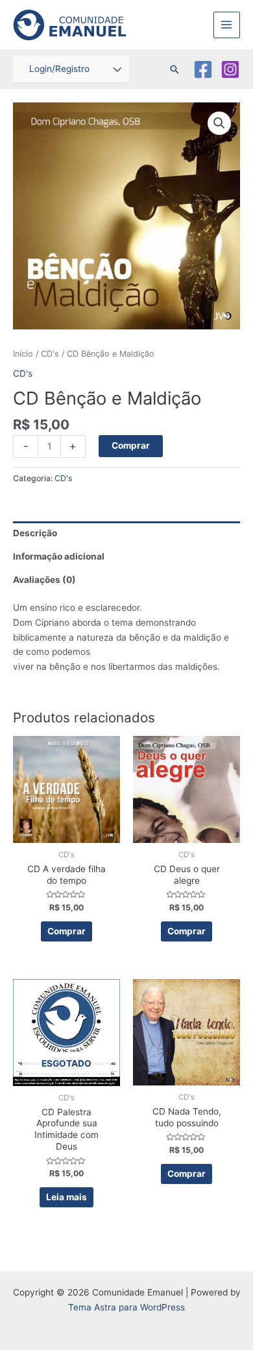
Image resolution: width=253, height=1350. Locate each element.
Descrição (35, 533)
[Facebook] (203, 69)
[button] (219, 123)
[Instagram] (230, 69)
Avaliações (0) (44, 579)
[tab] (126, 533)
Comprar (131, 445)
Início (23, 354)
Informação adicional (58, 556)
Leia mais (66, 1197)
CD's (50, 354)
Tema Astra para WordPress (126, 1307)
